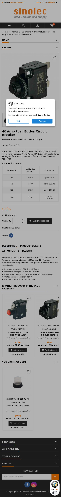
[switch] (54, 492)
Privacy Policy (43, 115)
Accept (42, 121)
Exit (18, 121)
